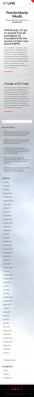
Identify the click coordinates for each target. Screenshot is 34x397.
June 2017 (6, 315)
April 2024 (6, 212)
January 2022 (7, 245)
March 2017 (6, 326)
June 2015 (6, 352)
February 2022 (7, 241)
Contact (24, 386)
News (12, 386)
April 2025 (6, 189)
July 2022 (6, 234)
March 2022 (6, 237)
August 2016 (7, 345)
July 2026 (6, 182)
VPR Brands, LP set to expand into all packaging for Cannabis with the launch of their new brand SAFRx (16, 37)
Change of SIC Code (16, 83)
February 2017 (7, 330)
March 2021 (6, 263)
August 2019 (7, 282)
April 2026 (6, 186)
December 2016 (8, 338)
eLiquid (5, 370)
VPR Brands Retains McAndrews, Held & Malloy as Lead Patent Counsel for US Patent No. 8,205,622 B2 (17, 141)
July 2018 (6, 308)
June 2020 (6, 271)
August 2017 (7, 312)
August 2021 (7, 256)
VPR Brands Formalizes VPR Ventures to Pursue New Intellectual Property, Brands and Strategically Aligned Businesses (17, 133)
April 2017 (6, 323)
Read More (8, 71)
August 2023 (7, 230)
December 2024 (8, 197)
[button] (30, 4)
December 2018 (8, 297)
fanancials (6, 374)
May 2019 (6, 293)
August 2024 (7, 204)
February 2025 (7, 193)
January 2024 (7, 215)
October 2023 (7, 226)
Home (8, 386)
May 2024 (6, 208)
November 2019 (8, 275)
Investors (18, 386)
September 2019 (8, 278)
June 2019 (6, 289)
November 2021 (8, 252)
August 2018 (7, 304)
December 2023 (8, 219)
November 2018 (8, 301)
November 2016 (8, 341)
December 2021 (8, 249)
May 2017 (6, 319)
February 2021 (7, 267)
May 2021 (6, 260)
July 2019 (6, 286)
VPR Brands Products (9, 360)
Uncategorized (7, 377)
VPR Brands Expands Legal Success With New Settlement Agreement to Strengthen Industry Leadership (17, 169)
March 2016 (6, 349)
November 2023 (8, 223)
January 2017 (7, 334)
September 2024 (8, 200)
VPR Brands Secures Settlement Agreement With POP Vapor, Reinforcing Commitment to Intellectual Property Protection (17, 160)
